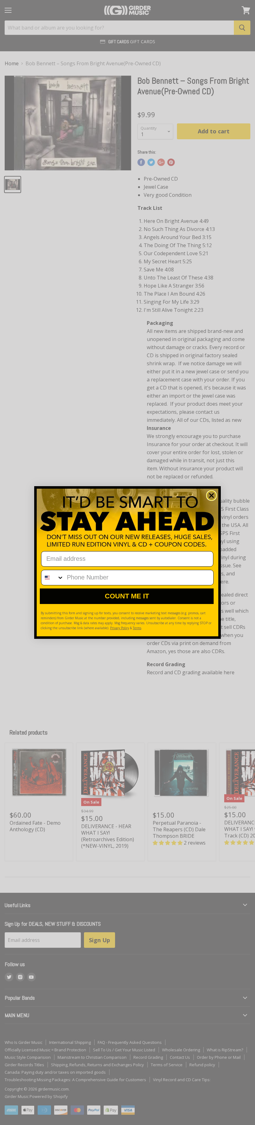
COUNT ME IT (127, 596)
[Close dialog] (211, 495)
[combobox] (52, 577)
